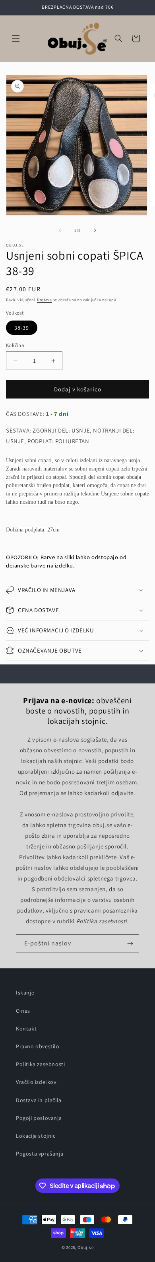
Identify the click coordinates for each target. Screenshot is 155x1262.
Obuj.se (85, 1247)
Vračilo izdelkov (36, 1082)
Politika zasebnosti (40, 1064)
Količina (15, 345)
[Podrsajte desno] (95, 230)
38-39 (21, 327)
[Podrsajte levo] (60, 230)
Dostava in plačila (39, 1100)
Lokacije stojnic (36, 1135)
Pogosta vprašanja (39, 1153)
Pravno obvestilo (38, 1046)
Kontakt (26, 1028)
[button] (16, 38)
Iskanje (25, 992)
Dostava (44, 299)
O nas (23, 1010)
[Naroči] (130, 943)
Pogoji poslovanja (39, 1118)
